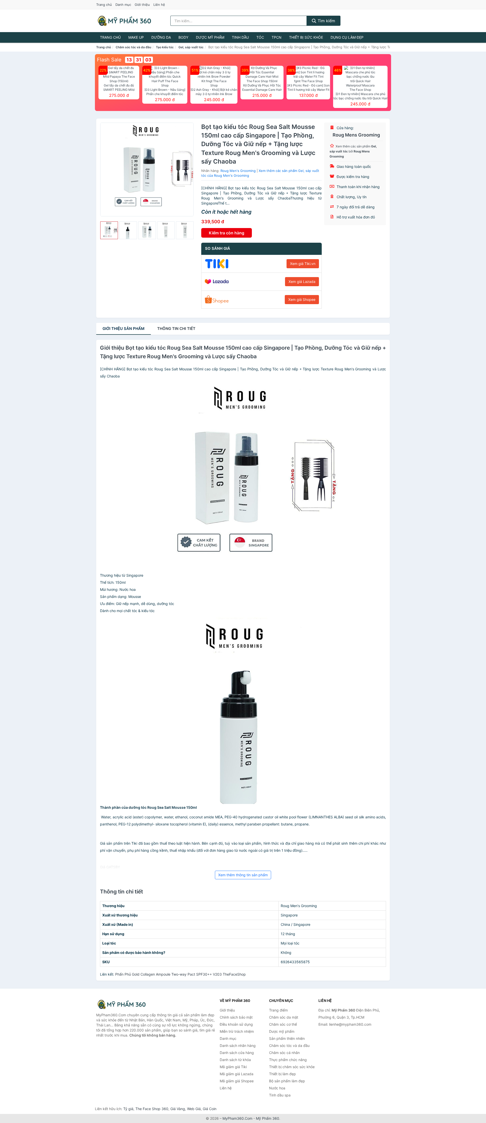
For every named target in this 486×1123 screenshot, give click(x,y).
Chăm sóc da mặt (283, 1017)
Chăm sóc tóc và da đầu (133, 47)
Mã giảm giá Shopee (237, 1081)
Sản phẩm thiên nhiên (287, 1038)
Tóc (260, 37)
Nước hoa (277, 1088)
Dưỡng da (161, 37)
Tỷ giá (128, 1109)
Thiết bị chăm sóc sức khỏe (292, 1067)
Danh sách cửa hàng (237, 1052)
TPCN (276, 37)
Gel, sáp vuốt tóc (191, 47)
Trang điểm (278, 1010)
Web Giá (194, 1109)
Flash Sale (109, 60)
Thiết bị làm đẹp (282, 1074)
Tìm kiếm (325, 20)
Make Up (136, 37)
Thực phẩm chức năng (288, 1060)
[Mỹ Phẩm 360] (121, 1004)
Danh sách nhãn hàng (238, 1045)
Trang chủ (104, 5)
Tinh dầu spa (280, 1095)
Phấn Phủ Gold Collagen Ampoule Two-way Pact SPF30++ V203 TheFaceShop (180, 974)
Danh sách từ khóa (235, 1060)
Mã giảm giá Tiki (233, 1067)
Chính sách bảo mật (236, 1017)
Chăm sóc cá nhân (284, 1052)
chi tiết (176, 328)
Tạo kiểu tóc (165, 47)
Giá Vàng (177, 1109)
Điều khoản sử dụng (236, 1024)
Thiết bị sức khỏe (306, 37)
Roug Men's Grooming (238, 171)
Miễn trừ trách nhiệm (237, 1031)
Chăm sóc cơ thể (283, 1024)
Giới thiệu (142, 5)
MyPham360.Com (237, 1118)
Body (183, 37)
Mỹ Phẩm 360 (267, 1118)
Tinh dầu (240, 37)
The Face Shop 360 (151, 1109)
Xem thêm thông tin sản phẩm (243, 875)
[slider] (109, 230)
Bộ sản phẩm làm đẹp (287, 1081)
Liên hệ (159, 5)
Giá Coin (209, 1109)
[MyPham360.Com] (124, 20)
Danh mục (123, 5)
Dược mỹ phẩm (210, 37)
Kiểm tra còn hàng (226, 232)
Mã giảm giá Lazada (236, 1074)
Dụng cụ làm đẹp (347, 37)
